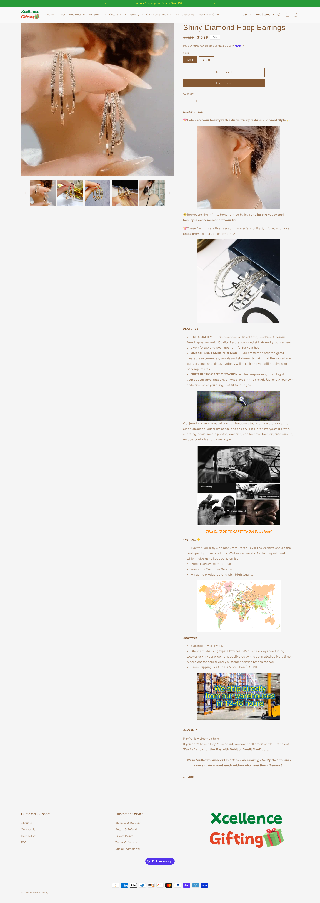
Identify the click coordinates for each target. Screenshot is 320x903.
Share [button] (191, 776)
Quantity (188, 93)
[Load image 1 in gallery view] (43, 193)
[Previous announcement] (106, 3)
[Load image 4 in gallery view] (124, 193)
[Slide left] (25, 193)
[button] (71, 14)
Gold (190, 59)
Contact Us (28, 829)
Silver (206, 59)
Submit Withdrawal (127, 849)
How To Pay (28, 836)
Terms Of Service (126, 842)
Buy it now (224, 83)
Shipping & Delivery (127, 823)
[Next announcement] (214, 3)
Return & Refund (126, 829)
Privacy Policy (124, 836)
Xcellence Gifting (39, 892)
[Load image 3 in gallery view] (97, 193)
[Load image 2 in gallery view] (70, 193)
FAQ (23, 842)
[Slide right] (170, 193)
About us (27, 823)
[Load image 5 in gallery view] (152, 193)
